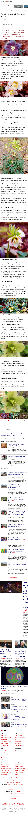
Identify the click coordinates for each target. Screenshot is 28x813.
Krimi (9, 502)
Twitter (10, 803)
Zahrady (16, 425)
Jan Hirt (16, 739)
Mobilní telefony (18, 791)
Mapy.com (13, 777)
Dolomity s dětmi (4, 774)
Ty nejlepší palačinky (19, 750)
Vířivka (16, 789)
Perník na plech (18, 759)
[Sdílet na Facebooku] (24, 421)
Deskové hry (7, 795)
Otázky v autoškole (19, 772)
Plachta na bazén (16, 784)
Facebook (5, 803)
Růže (21, 425)
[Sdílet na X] (26, 421)
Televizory (13, 795)
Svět (9, 475)
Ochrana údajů (21, 804)
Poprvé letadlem (4, 766)
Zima (24, 425)
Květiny (2, 426)
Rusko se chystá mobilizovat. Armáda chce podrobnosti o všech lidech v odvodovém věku (20, 653)
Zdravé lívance (18, 754)
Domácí (9, 516)
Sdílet (9, 24)
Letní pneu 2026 (18, 764)
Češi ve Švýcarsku (5, 770)
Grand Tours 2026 (19, 745)
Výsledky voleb (4, 739)
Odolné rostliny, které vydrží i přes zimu (16, 456)
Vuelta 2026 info (18, 735)
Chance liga (3, 750)
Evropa (9, 567)
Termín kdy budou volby (6, 741)
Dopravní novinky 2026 (20, 768)
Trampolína (23, 784)
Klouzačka (10, 786)
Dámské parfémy (15, 793)
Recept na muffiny (19, 752)
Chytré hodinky (19, 795)
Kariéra (19, 803)
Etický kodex (14, 804)
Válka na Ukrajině (11, 489)
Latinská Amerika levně (6, 772)
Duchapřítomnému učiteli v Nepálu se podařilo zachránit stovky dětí (17, 473)
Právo (2, 19)
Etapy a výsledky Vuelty (20, 737)
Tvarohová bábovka (19, 755)
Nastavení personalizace (18, 806)
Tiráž (23, 803)
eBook (4, 24)
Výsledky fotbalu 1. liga (6, 752)
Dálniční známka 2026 (19, 766)
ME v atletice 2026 (5, 755)
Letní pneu (22, 793)
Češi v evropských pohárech (13, 782)
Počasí (9, 554)
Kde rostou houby (10, 780)
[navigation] (2, 2)
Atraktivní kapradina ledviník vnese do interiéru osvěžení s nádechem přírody (13, 434)
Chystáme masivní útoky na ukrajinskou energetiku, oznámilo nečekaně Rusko (16, 486)
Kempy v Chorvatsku (5, 764)
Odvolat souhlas (8, 806)
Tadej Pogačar (18, 741)
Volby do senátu (4, 743)
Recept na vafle (18, 757)
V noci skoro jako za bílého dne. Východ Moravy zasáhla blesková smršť (16, 551)
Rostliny (7, 426)
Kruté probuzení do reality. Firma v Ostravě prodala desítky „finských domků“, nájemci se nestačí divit (17, 512)
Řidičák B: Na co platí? (19, 770)
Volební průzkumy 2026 (6, 737)
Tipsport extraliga (4, 754)
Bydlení (11, 425)
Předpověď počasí (20, 777)
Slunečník (5, 786)
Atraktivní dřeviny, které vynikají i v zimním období (16, 445)
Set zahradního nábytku (19, 786)
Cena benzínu (18, 780)
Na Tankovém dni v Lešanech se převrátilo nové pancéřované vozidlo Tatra (17, 499)
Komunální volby (4, 745)
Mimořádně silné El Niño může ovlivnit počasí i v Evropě (14, 687)
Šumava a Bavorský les (6, 768)
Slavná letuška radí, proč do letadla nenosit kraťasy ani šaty (16, 525)
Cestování (10, 527)
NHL (2, 759)
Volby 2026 (3, 735)
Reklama (14, 803)
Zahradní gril (11, 789)
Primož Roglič (18, 743)
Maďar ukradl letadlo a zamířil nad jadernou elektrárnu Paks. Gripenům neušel (17, 564)
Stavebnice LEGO (6, 793)
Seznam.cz (20, 1)
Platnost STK (17, 774)
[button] (14, 48)
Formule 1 (3, 757)
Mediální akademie (6, 804)
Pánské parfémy (13, 798)
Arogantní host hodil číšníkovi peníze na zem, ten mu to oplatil (17, 538)
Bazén (9, 784)
